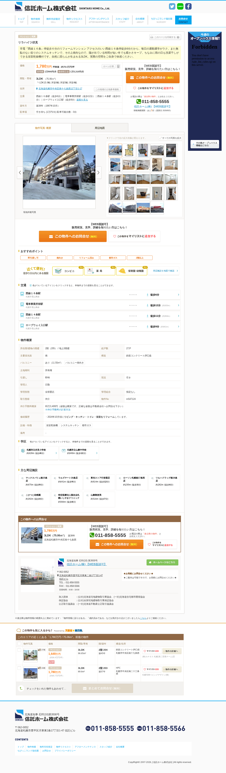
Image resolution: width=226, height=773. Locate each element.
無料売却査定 (46, 747)
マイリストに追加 (152, 651)
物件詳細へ (172, 651)
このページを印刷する (165, 37)
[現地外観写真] (115, 156)
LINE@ (180, 6)
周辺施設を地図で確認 (163, 271)
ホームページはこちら (162, 562)
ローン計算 (108, 66)
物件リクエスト (63, 747)
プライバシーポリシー (65, 750)
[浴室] (157, 171)
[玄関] (171, 199)
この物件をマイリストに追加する (153, 88)
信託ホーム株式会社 (62, 6)
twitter (172, 6)
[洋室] (171, 171)
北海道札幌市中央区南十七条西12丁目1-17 (60, 88)
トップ (20, 747)
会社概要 (120, 747)
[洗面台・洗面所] (129, 199)
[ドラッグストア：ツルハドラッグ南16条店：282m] (157, 214)
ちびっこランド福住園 (28, 750)
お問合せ (46, 750)
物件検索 (32, 747)
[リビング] (129, 171)
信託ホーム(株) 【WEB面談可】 (153, 106)
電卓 (118, 66)
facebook (188, 6)
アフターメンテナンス (85, 747)
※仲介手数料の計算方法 (57, 409)
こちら (143, 618)
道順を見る (82, 99)
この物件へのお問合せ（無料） (153, 78)
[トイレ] (115, 199)
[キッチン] (143, 171)
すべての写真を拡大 (171, 138)
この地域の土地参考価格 (107, 89)
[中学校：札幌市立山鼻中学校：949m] (129, 214)
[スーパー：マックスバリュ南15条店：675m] (143, 214)
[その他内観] (143, 199)
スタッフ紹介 (106, 747)
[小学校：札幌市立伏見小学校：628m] (115, 214)
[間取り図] (129, 156)
